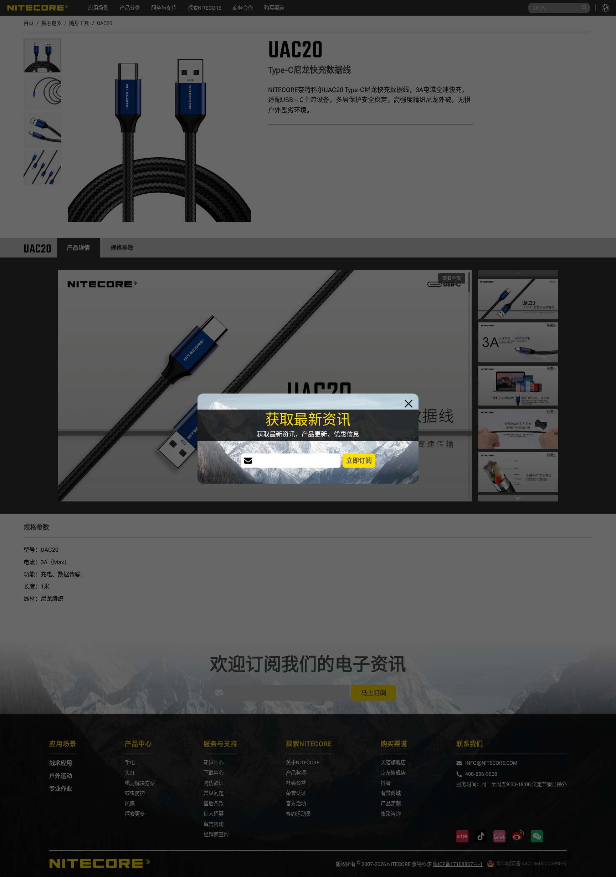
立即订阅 (359, 460)
